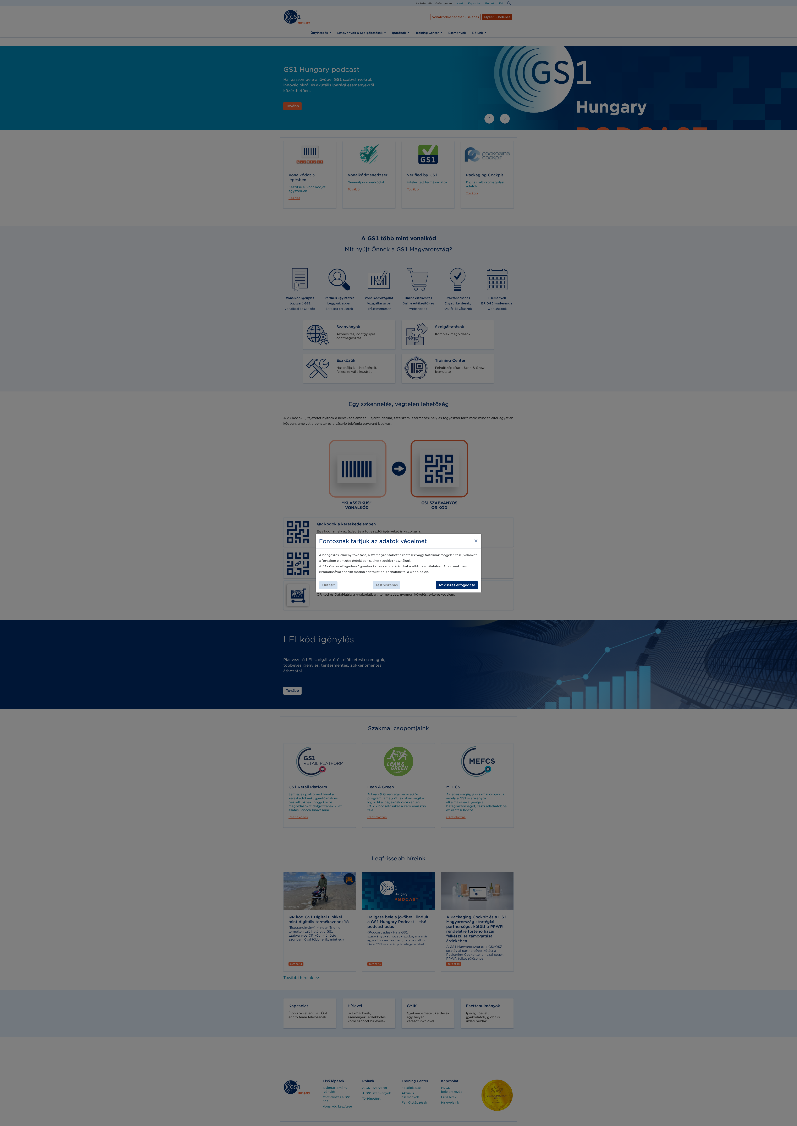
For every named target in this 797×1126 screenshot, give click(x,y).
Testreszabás (386, 585)
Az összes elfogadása (456, 585)
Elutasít (328, 585)
